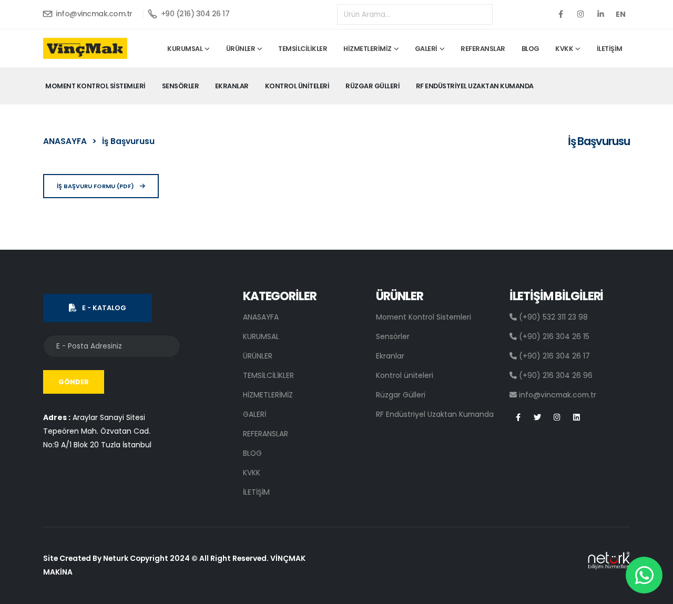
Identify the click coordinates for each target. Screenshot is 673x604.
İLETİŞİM (610, 48)
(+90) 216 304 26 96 (555, 375)
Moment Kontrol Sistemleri (95, 85)
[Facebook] (560, 14)
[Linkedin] (600, 14)
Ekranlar (232, 85)
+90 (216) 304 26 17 (194, 13)
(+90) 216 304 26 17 (553, 356)
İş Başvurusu (128, 141)
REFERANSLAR (483, 48)
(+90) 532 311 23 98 (552, 317)
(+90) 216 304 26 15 (553, 336)
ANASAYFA (65, 141)
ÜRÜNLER (241, 48)
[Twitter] (580, 14)
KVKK (564, 48)
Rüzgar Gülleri (372, 85)
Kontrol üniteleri (297, 85)
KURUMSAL (184, 48)
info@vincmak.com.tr (93, 13)
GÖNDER (73, 381)
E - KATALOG (104, 307)
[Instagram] (557, 417)
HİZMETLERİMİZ (367, 48)
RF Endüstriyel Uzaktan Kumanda (475, 85)
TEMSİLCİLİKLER (302, 48)
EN (621, 14)
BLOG (530, 48)
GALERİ (426, 48)
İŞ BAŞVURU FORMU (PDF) (96, 186)
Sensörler (180, 85)
